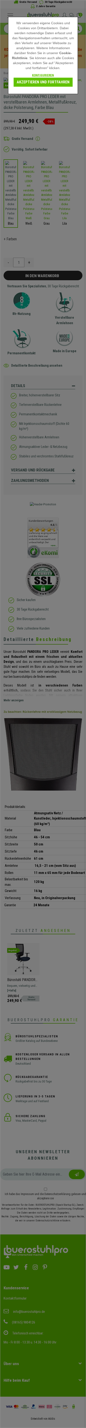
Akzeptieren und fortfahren (43, 82)
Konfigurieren (43, 75)
